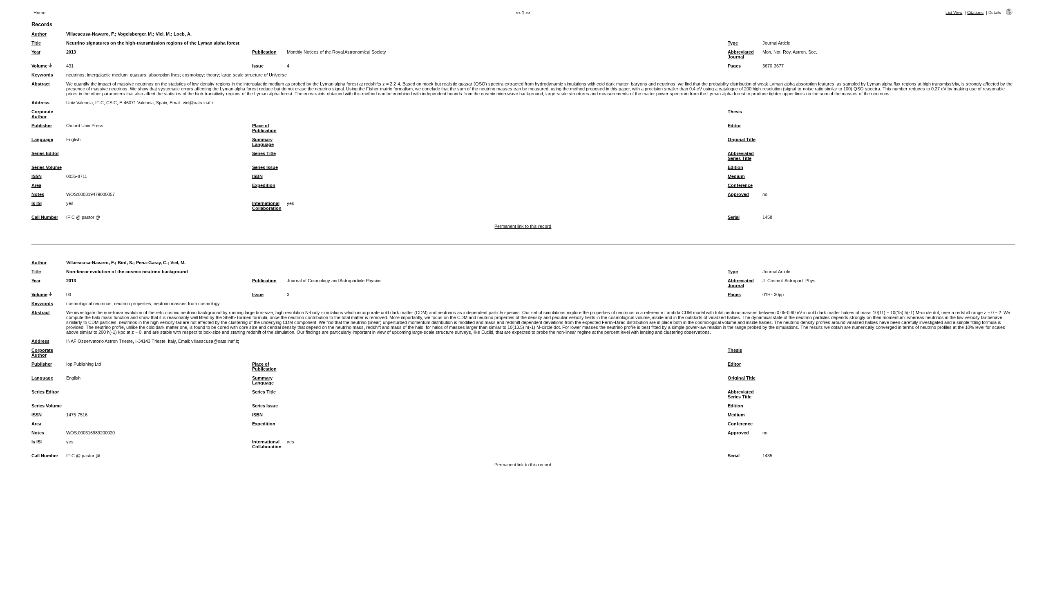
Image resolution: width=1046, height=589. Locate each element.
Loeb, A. (183, 33)
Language (42, 139)
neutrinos (75, 74)
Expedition (263, 185)
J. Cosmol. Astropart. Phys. (789, 280)
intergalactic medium (107, 74)
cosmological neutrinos (89, 303)
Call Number (44, 217)
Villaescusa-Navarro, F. (90, 33)
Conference (740, 185)
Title (36, 42)
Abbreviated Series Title (741, 156)
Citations (975, 12)
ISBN (257, 176)
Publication (264, 51)
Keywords (42, 74)
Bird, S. (125, 262)
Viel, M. (163, 33)
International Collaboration (267, 206)
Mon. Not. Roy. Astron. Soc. (789, 51)
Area (36, 185)
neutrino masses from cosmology (187, 303)
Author (39, 33)
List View (953, 12)
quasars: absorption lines (155, 74)
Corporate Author (42, 114)
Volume (39, 65)
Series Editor (45, 153)
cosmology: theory (200, 74)
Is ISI (36, 203)
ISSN (36, 176)
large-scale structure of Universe (254, 74)
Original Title (741, 139)
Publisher (41, 125)
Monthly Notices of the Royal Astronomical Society (336, 51)
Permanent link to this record (522, 226)
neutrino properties (132, 303)
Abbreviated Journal (741, 54)
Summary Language (263, 142)
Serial (734, 217)
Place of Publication (264, 128)
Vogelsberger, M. (135, 33)
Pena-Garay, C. (152, 262)
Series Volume (46, 167)
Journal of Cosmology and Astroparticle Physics (334, 280)
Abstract (40, 83)
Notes (37, 194)
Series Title (264, 153)
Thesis (735, 111)
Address (40, 102)
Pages (734, 65)
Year (35, 51)
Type (733, 42)
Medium (736, 176)
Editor (734, 125)
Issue (258, 65)
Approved (738, 194)
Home (39, 12)
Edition (735, 167)
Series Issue (265, 167)
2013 (71, 51)
